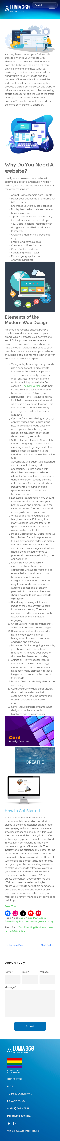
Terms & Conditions (19, 1093)
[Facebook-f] (9, 1123)
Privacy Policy (16, 1101)
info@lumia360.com (19, 1115)
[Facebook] (8, 913)
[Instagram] (15, 913)
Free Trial (11, 906)
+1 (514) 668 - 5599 (18, 1108)
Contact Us (14, 1079)
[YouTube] (31, 913)
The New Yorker (31, 385)
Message (10, 987)
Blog (10, 1086)
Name (9, 972)
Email (25, 972)
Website (44, 972)
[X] (23, 913)
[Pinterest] (38, 913)
